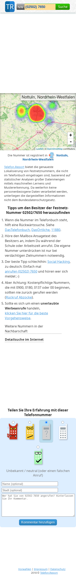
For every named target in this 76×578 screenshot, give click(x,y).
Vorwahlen (24, 569)
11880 (55, 230)
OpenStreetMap (55, 148)
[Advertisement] (38, 53)
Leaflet (39, 148)
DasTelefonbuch (17, 230)
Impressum (41, 569)
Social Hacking (58, 261)
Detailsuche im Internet (24, 339)
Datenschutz (57, 569)
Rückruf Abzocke (19, 297)
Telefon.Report (14, 167)
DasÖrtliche (40, 230)
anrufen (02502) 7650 (21, 271)
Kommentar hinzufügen (38, 522)
